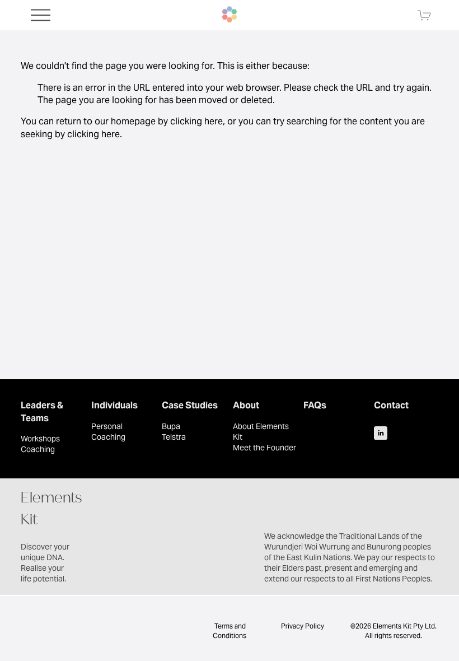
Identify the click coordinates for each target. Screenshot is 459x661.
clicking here (196, 121)
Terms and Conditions (229, 631)
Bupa (171, 426)
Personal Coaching (108, 431)
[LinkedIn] (380, 433)
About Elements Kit (261, 431)
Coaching (38, 449)
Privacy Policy (302, 626)
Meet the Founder (264, 448)
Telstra (174, 437)
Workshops (40, 439)
